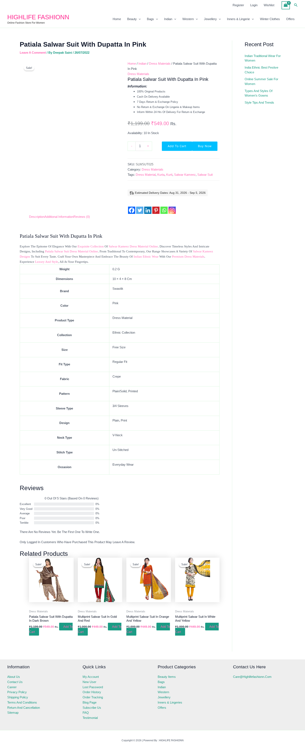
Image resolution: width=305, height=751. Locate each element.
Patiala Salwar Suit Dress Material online (71, 251)
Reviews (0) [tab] (81, 216)
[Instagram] (172, 207)
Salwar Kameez (185, 174)
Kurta (161, 174)
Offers (290, 19)
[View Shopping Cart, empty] (286, 5)
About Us (13, 676)
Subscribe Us (92, 707)
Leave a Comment (33, 52)
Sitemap (12, 712)
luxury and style (46, 261)
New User (89, 682)
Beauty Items (167, 676)
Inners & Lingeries (170, 702)
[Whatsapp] (164, 207)
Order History (92, 692)
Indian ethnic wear (146, 256)
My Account (91, 676)
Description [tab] (36, 216)
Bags (150, 19)
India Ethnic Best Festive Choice (261, 70)
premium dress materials (188, 256)
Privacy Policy (17, 692)
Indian (168, 19)
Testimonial (90, 718)
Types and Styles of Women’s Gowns (258, 93)
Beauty (132, 19)
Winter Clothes (270, 19)
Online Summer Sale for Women (261, 81)
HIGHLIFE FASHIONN (38, 17)
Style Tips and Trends (259, 102)
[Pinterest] (156, 207)
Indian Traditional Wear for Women (263, 58)
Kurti (169, 174)
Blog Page (89, 702)
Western (188, 19)
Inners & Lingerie (238, 19)
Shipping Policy (17, 697)
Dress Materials (160, 63)
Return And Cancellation (23, 707)
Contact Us (15, 682)
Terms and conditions (22, 702)
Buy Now (205, 146)
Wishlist (269, 5)
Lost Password (93, 687)
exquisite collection (91, 246)
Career (12, 687)
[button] (296, 5)
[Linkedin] (147, 207)
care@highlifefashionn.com (252, 676)
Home (117, 19)
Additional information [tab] (58, 216)
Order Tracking (93, 697)
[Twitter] (139, 207)
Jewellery (210, 19)
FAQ (86, 712)
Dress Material (146, 174)
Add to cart (177, 146)
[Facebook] (131, 207)
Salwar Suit (205, 174)
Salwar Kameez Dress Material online (133, 246)
